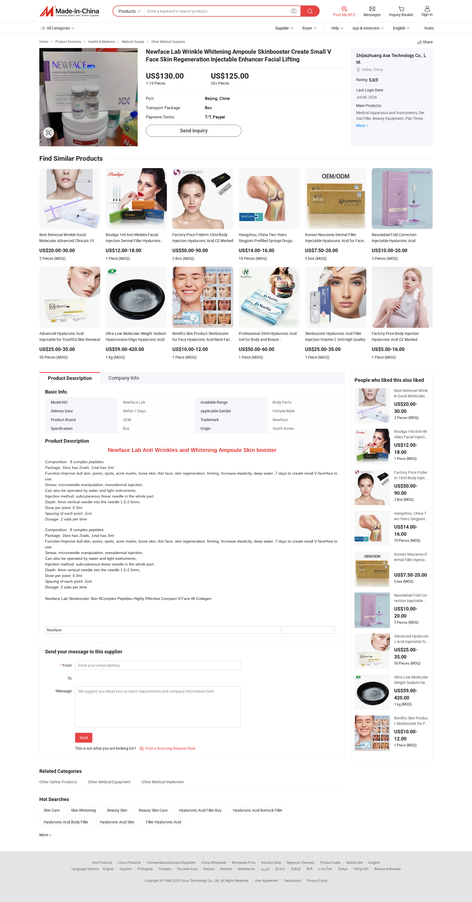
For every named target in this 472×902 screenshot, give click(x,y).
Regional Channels (300, 862)
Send (83, 737)
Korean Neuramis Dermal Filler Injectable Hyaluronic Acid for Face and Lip (411, 557)
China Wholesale (213, 862)
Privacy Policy (317, 880)
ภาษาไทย (325, 869)
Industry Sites (271, 862)
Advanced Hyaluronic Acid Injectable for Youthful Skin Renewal (411, 638)
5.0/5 (373, 80)
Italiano (208, 869)
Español (126, 869)
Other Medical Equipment (109, 781)
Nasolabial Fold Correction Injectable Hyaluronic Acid (410, 598)
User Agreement (266, 880)
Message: (63, 690)
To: (69, 678)
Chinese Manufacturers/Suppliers (171, 862)
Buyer (307, 28)
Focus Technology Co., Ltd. (200, 880)
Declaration (292, 880)
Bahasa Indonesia (387, 869)
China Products (129, 862)
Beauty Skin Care (153, 810)
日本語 (296, 869)
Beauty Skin (117, 810)
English (108, 869)
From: (66, 665)
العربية (265, 869)
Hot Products (102, 862)
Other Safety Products (58, 781)
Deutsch (226, 869)
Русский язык (187, 869)
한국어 (280, 869)
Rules (429, 28)
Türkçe (342, 869)
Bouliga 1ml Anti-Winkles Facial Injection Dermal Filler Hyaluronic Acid (410, 434)
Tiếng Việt (360, 869)
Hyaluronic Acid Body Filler (66, 821)
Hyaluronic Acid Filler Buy (200, 810)
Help (335, 28)
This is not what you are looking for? (105, 748)
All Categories (58, 28)
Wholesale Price (243, 862)
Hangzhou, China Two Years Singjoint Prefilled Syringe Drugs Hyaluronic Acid (411, 516)
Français (164, 869)
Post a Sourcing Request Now (168, 748)
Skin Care (52, 810)
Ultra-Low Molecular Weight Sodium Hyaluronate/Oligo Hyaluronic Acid (411, 679)
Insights (374, 862)
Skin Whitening (83, 810)
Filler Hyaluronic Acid (163, 821)
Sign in (427, 14)
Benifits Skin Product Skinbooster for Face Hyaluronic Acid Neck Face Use (411, 720)
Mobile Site (354, 862)
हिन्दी (309, 869)
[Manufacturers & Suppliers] (69, 11)
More (360, 125)
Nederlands (246, 869)
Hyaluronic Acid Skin (117, 821)
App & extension (366, 28)
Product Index (330, 862)
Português (145, 869)
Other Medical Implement (162, 781)
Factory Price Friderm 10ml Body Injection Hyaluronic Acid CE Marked (410, 475)
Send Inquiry (194, 130)
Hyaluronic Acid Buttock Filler (257, 810)
